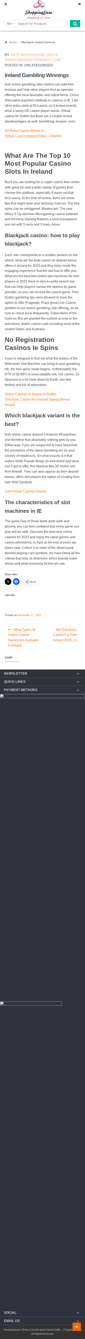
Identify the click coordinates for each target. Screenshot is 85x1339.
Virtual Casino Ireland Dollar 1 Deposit (33, 136)
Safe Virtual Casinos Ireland (25, 491)
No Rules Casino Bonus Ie (24, 130)
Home (13, 42)
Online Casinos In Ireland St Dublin (30, 394)
